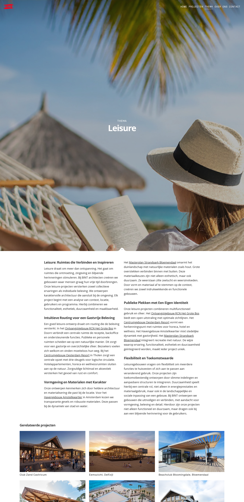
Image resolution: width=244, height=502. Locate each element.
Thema (209, 6)
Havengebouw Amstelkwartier (63, 397)
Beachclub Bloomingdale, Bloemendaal (183, 474)
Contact (234, 6)
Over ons (221, 6)
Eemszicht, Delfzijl (101, 474)
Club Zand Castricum (33, 474)
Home (184, 6)
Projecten (196, 6)
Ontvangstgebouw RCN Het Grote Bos (89, 328)
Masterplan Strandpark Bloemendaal (152, 262)
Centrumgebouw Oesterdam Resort (67, 355)
